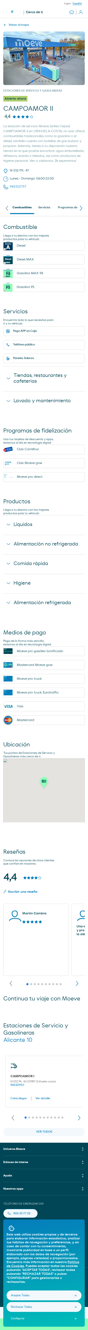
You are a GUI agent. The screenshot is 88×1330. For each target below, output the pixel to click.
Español (77, 3)
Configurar (18, 1318)
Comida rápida (31, 563)
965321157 (17, 1085)
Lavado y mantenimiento (42, 400)
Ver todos (44, 1131)
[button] (44, 783)
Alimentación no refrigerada (46, 544)
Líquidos (23, 524)
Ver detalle (42, 1098)
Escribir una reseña (22, 891)
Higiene (22, 583)
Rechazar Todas (21, 1306)
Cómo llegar (18, 1098)
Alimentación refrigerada (42, 602)
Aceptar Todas (20, 1295)
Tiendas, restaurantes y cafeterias (40, 378)
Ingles (67, 3)
